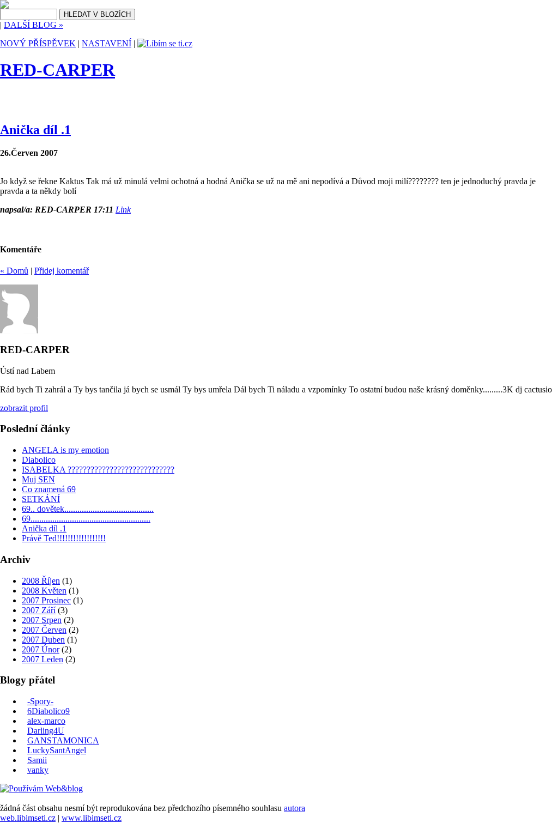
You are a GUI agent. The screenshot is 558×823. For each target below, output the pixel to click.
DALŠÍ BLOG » (33, 24)
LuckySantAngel (56, 750)
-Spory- (40, 701)
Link (123, 209)
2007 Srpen (42, 620)
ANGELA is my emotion (65, 450)
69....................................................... (86, 518)
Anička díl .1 (35, 130)
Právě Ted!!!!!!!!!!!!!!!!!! (64, 538)
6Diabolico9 (48, 711)
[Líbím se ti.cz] (164, 43)
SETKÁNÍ (41, 499)
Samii (37, 760)
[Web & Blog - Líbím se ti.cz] (4, 5)
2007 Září (39, 610)
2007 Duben (43, 639)
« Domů (14, 270)
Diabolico (39, 459)
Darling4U (45, 730)
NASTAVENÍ (106, 43)
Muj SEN (38, 479)
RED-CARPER (57, 70)
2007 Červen (44, 629)
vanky (37, 769)
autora (294, 808)
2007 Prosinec (46, 600)
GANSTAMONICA (63, 740)
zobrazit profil (24, 408)
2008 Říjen (41, 580)
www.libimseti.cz (92, 817)
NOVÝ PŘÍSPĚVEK (38, 43)
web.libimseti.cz (28, 817)
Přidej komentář (61, 270)
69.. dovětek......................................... (88, 508)
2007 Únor (40, 649)
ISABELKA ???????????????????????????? (98, 469)
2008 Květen (44, 590)
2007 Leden (42, 659)
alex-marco (46, 720)
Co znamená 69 (49, 489)
